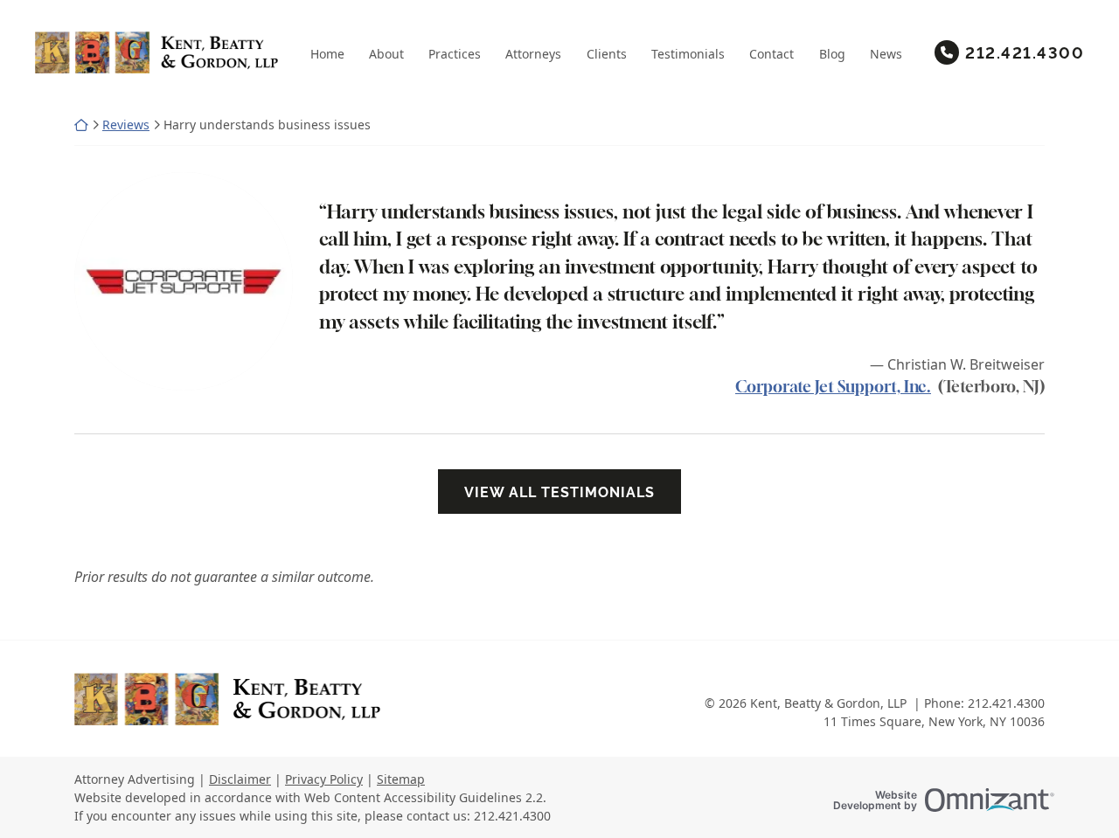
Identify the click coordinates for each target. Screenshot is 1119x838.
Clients (607, 53)
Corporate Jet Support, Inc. (833, 386)
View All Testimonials (559, 491)
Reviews (125, 124)
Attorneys (533, 53)
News (886, 53)
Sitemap (401, 779)
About (386, 53)
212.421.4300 (1024, 52)
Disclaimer (240, 779)
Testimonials (688, 53)
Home (327, 53)
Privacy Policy (324, 779)
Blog (832, 53)
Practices (454, 53)
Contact (771, 53)
